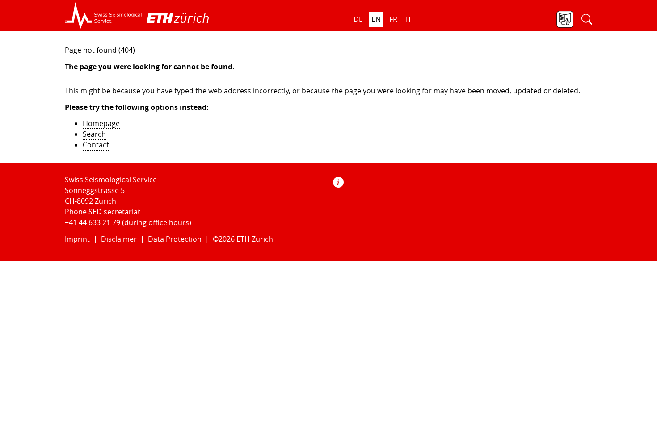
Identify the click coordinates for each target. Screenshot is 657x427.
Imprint (77, 239)
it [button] (409, 19)
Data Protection (175, 239)
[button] (103, 15)
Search (94, 134)
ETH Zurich (254, 239)
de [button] (358, 19)
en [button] (376, 19)
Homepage (101, 123)
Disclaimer (119, 239)
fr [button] (393, 19)
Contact (96, 145)
